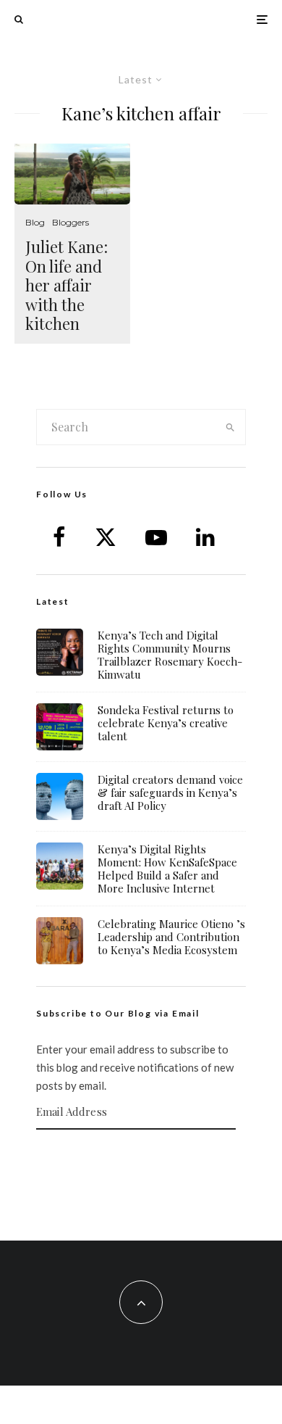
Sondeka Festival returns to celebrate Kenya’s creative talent (166, 722)
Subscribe (141, 1157)
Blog (35, 222)
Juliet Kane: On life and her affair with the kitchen (66, 285)
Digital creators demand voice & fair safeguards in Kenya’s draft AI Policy (170, 792)
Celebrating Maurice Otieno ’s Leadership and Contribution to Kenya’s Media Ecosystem (171, 936)
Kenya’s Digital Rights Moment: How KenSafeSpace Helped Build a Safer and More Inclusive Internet (167, 869)
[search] (230, 427)
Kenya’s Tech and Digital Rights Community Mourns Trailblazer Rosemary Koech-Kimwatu (170, 655)
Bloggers (70, 222)
